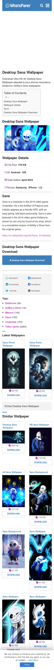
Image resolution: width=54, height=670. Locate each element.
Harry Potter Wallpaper (9, 344)
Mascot (9, 312)
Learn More (33, 660)
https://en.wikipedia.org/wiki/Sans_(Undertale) (26, 235)
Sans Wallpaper (38, 531)
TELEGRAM (13, 284)
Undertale (11, 322)
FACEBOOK (35, 284)
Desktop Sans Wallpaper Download (21, 112)
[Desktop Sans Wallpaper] (27, 137)
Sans (6, 108)
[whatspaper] (18, 5)
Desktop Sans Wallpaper (15, 101)
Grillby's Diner (13, 308)
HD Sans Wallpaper (39, 424)
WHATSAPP (13, 278)
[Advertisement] (27, 39)
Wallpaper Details (12, 104)
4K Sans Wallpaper (12, 472)
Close (27, 664)
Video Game (12, 326)
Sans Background (39, 472)
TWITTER (12, 291)
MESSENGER (36, 278)
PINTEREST (35, 291)
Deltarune (11, 303)
